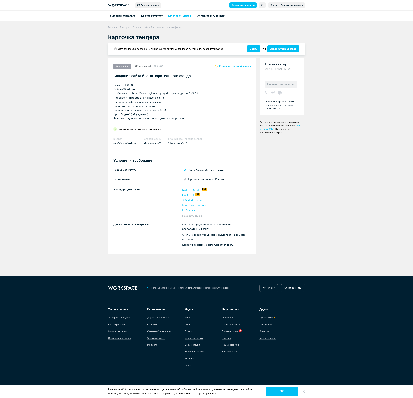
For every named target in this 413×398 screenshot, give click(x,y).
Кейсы (188, 317)
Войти (273, 5)
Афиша (188, 331)
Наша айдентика (230, 344)
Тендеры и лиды (149, 5)
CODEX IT (188, 195)
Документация (192, 344)
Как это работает (152, 15)
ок (282, 391)
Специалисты (154, 324)
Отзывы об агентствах (159, 331)
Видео (188, 365)
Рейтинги (152, 344)
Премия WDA (266, 317)
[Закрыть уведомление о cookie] (304, 391)
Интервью (190, 358)
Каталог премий (267, 338)
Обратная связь (292, 287)
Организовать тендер (243, 5)
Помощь (226, 338)
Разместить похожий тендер (235, 66)
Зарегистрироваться (292, 5)
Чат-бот (270, 287)
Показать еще (192, 216)
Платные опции (230, 331)
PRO (204, 189)
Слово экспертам (194, 338)
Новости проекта (231, 324)
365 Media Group (192, 200)
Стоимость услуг (156, 338)
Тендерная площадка (122, 15)
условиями (169, 389)
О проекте (227, 317)
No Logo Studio (191, 190)
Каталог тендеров (179, 15)
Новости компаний (194, 351)
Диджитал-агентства (158, 317)
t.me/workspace (196, 287)
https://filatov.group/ (194, 205)
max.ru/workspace (221, 287)
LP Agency (188, 210)
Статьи (188, 324)
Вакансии (264, 331)
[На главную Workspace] (123, 288)
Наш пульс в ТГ (230, 351)
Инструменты (266, 324)
